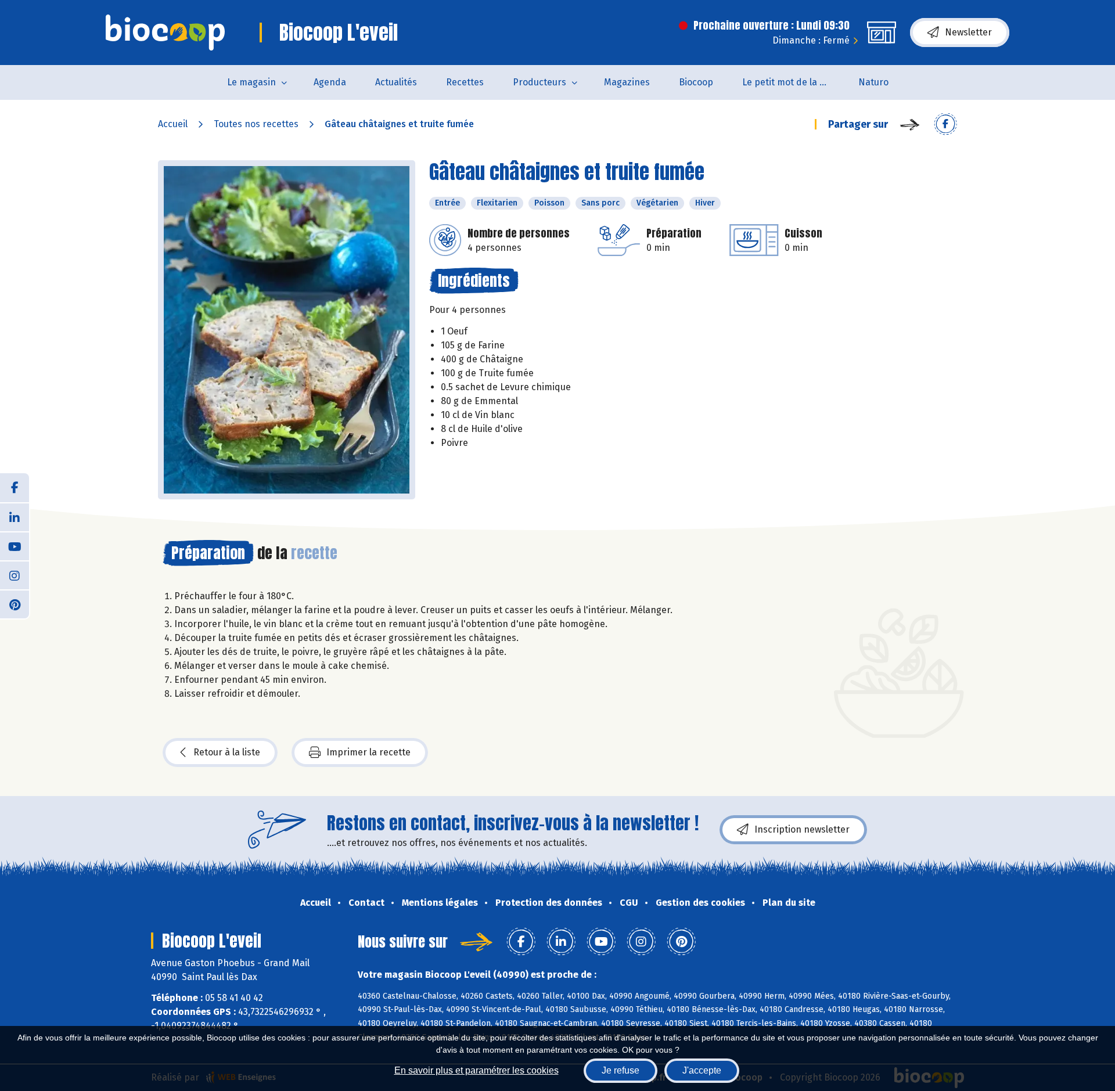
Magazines (627, 82)
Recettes (465, 82)
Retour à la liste (226, 752)
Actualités (396, 82)
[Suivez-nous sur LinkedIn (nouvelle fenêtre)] (14, 516)
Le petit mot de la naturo (793, 82)
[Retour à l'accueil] (165, 33)
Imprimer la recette (368, 752)
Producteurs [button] (539, 82)
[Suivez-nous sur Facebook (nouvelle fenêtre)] (14, 487)
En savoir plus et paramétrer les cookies (476, 1070)
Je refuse (620, 1070)
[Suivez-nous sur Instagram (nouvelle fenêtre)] (14, 574)
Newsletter (968, 32)
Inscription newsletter (802, 829)
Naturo (873, 82)
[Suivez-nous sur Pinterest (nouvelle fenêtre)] (14, 603)
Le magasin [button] (251, 82)
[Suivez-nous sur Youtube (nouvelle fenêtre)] (14, 545)
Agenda (330, 82)
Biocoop (696, 82)
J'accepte (701, 1070)
